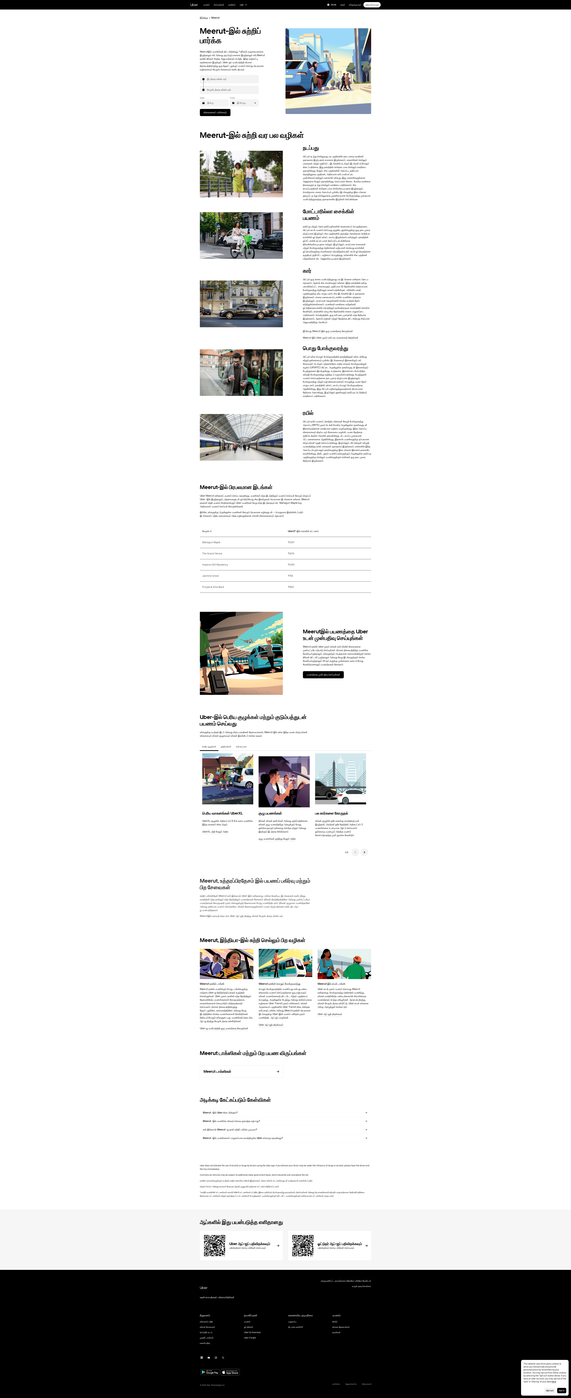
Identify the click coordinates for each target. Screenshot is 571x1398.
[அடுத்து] (364, 852)
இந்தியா (204, 17)
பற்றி (241, 5)
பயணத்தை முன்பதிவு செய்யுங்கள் (323, 674)
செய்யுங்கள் (219, 5)
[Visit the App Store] (230, 1372)
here (554, 1381)
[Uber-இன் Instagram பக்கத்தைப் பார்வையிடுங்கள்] (215, 1357)
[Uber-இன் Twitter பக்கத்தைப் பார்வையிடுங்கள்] (223, 1357)
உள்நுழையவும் (355, 5)
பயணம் (206, 5)
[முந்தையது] (355, 852)
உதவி (342, 5)
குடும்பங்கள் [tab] (226, 746)
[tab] (251, 746)
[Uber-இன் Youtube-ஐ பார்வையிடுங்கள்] (208, 1357)
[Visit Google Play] (209, 1372)
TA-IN (333, 5)
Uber (194, 5)
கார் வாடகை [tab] (241, 746)
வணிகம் (232, 5)
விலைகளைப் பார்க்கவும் (215, 112)
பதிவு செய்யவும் (372, 5)
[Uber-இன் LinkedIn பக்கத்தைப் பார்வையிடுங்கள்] (201, 1357)
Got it (561, 1390)
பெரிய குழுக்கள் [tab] (209, 746)
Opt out (550, 1390)
